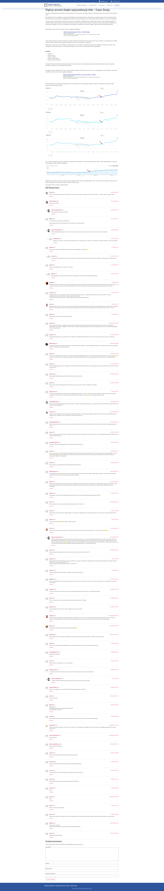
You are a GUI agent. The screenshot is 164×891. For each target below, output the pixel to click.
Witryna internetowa (50, 873)
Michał (50, 282)
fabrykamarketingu (53, 422)
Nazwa (47, 863)
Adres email (48, 868)
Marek (50, 314)
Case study (101, 5)
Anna (50, 451)
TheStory (51, 589)
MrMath (51, 823)
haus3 (50, 796)
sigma (50, 432)
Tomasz (51, 411)
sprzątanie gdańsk (53, 442)
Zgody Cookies (73, 885)
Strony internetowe (53, 735)
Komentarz (48, 846)
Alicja (50, 598)
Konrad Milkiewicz (53, 652)
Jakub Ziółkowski (53, 401)
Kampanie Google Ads (82, 5)
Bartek (50, 462)
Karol (50, 501)
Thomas (51, 493)
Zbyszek (51, 334)
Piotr (50, 695)
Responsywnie (52, 669)
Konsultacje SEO (93, 5)
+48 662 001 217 (116, 1)
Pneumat (51, 761)
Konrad (51, 247)
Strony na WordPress (54, 744)
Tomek (50, 770)
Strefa (50, 779)
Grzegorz (51, 292)
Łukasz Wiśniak (52, 687)
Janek (50, 643)
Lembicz (51, 615)
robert (50, 549)
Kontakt (117, 5)
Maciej (50, 264)
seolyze (51, 787)
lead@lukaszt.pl (104, 1)
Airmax (51, 814)
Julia (50, 660)
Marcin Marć (52, 343)
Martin (52, 273)
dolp (50, 304)
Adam (50, 363)
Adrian (50, 625)
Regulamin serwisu (60, 885)
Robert (50, 481)
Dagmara (51, 606)
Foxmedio (51, 634)
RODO (67, 885)
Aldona (51, 323)
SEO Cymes (52, 391)
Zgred (50, 192)
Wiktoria (51, 558)
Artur (50, 528)
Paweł (50, 353)
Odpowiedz (51, 196)
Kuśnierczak (56, 238)
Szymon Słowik (52, 201)
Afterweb (51, 373)
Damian (51, 519)
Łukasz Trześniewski (56, 209)
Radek (50, 805)
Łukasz (52, 256)
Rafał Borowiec (52, 471)
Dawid (50, 382)
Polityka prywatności (49, 885)
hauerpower (52, 725)
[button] (102, 5)
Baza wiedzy (110, 5)
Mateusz (51, 570)
